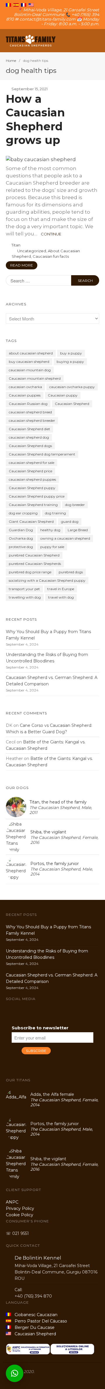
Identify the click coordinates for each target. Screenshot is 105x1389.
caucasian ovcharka (25, 387)
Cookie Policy (19, 1214)
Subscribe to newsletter (40, 1028)
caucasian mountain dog (30, 370)
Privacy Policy (20, 1208)
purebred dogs (71, 572)
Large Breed (78, 530)
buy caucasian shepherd (29, 361)
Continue (51, 234)
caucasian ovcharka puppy (72, 387)
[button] (14, 1373)
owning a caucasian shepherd (65, 538)
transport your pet (24, 589)
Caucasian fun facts (51, 256)
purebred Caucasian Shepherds (35, 563)
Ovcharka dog (21, 538)
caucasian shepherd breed (30, 412)
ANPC (12, 1202)
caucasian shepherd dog (29, 437)
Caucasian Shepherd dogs (30, 446)
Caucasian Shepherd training (33, 504)
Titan (15, 245)
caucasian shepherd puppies (32, 479)
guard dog (69, 521)
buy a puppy (71, 353)
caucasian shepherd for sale (31, 462)
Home (11, 60)
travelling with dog (25, 597)
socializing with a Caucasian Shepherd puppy (47, 580)
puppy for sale (52, 547)
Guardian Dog (21, 530)
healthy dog (50, 530)
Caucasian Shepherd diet (29, 429)
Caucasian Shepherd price (30, 471)
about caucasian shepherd (31, 353)
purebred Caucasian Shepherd (34, 555)
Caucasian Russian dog (28, 403)
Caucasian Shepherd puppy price (36, 496)
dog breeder (75, 504)
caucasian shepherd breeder (32, 420)
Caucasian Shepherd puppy (32, 488)
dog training (55, 513)
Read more (21, 265)
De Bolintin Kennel (38, 1258)
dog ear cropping (23, 513)
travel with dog (61, 597)
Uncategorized (31, 250)
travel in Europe (60, 589)
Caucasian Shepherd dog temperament (42, 454)
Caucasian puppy (63, 395)
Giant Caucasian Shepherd (31, 521)
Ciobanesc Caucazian (34, 1314)
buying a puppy (70, 361)
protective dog (21, 547)
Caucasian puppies (25, 395)
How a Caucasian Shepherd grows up (35, 119)
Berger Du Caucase (33, 1327)
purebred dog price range (30, 572)
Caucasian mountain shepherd (35, 378)
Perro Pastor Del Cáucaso (39, 1321)
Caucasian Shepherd (72, 403)
